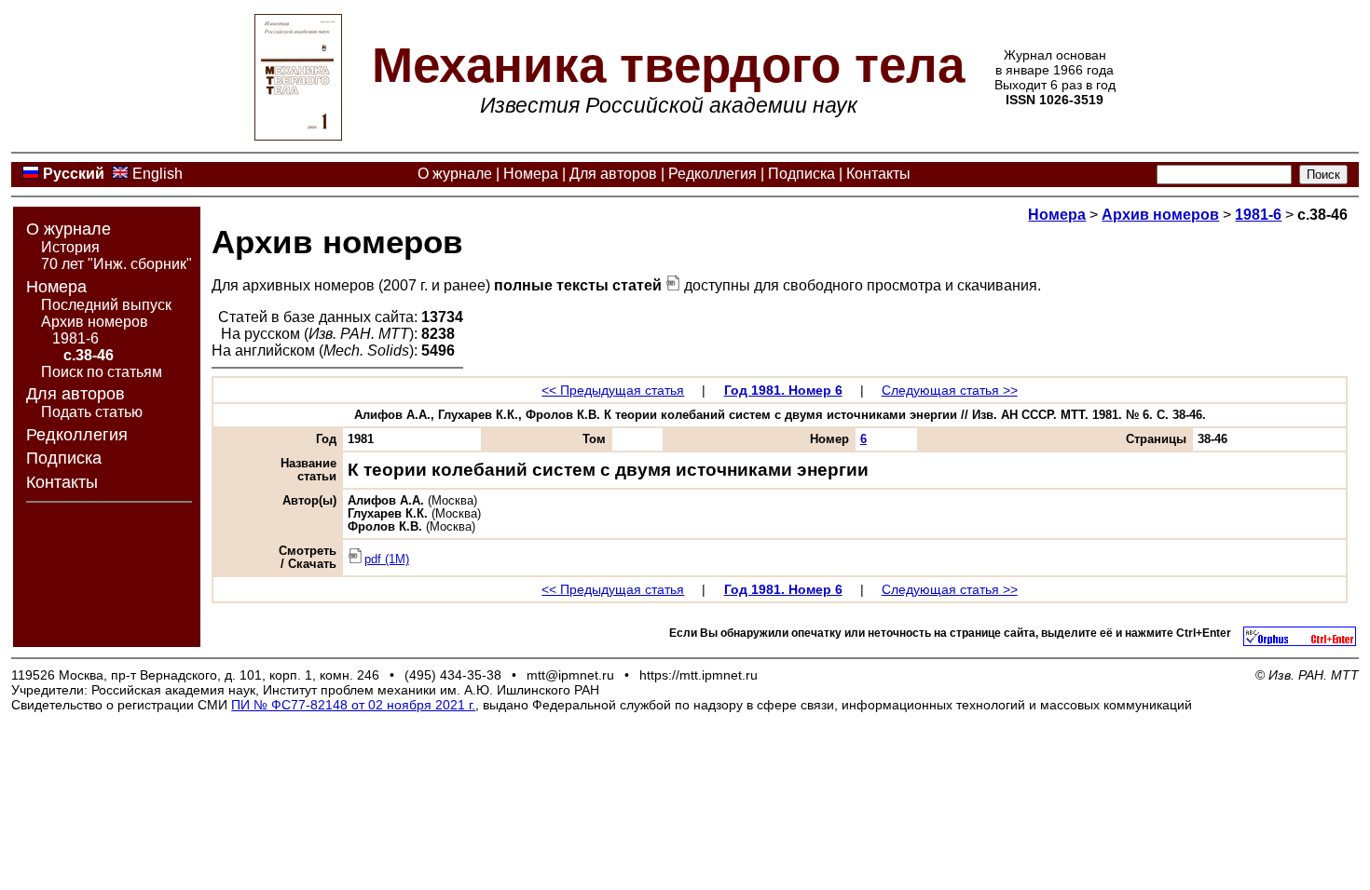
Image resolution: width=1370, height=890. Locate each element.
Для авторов (613, 174)
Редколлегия (712, 174)
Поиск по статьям (101, 372)
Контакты (878, 174)
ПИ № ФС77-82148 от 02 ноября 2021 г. (353, 704)
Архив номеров (94, 322)
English (157, 174)
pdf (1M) (386, 559)
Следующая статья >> (950, 390)
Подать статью (92, 412)
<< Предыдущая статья (612, 390)
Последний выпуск (106, 305)
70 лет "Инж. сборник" (116, 264)
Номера (530, 174)
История (70, 247)
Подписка (801, 174)
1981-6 (75, 338)
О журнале (455, 174)
